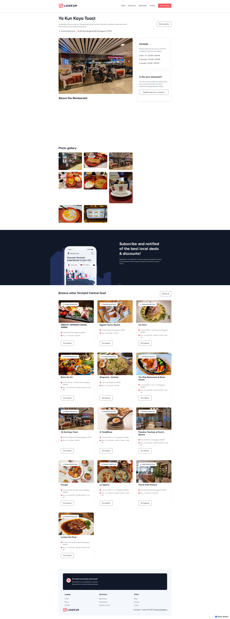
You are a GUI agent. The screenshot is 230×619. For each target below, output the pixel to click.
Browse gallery (164, 24)
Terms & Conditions (160, 610)
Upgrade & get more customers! (154, 92)
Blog (135, 599)
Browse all (165, 294)
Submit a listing (165, 5)
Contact (152, 5)
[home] (68, 5)
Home (67, 599)
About (123, 5)
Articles (136, 602)
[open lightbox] (70, 161)
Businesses (132, 5)
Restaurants (143, 5)
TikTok (136, 605)
